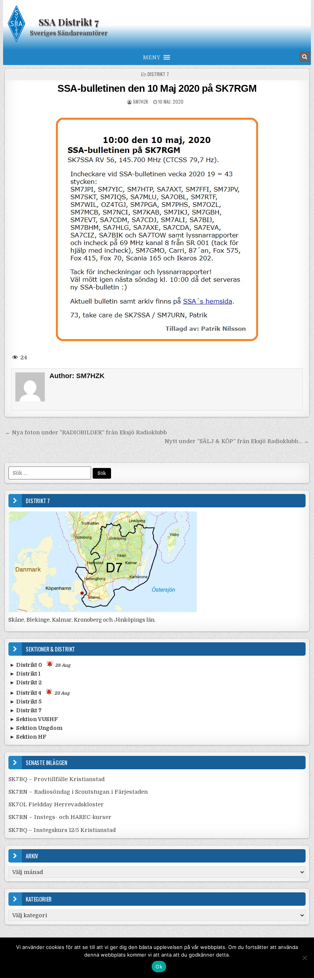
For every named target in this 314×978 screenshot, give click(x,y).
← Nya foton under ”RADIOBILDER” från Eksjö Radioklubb (86, 432)
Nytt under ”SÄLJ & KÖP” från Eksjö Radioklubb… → (237, 441)
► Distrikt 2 (26, 682)
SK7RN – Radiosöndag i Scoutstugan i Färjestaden (78, 792)
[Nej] (304, 958)
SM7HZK (140, 101)
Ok (158, 966)
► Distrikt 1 (25, 674)
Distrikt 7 (158, 74)
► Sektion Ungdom (36, 728)
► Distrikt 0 (40, 665)
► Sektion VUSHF (34, 719)
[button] (151, 57)
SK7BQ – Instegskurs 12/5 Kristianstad (62, 830)
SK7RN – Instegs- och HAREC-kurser (59, 817)
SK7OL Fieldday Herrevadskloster (56, 804)
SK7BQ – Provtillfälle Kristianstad (56, 779)
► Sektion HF (28, 737)
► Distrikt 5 (25, 702)
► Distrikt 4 (40, 693)
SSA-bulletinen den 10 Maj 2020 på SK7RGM (157, 88)
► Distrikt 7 (26, 710)
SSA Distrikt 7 (69, 22)
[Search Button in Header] (304, 56)
